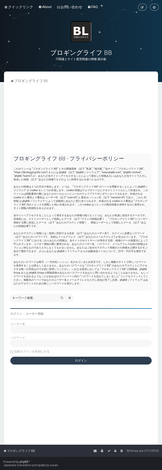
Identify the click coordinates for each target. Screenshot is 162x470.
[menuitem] (45, 7)
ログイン (16, 313)
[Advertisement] (81, 121)
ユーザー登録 (34, 313)
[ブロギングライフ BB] (81, 31)
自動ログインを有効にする (32, 351)
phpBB (24, 461)
